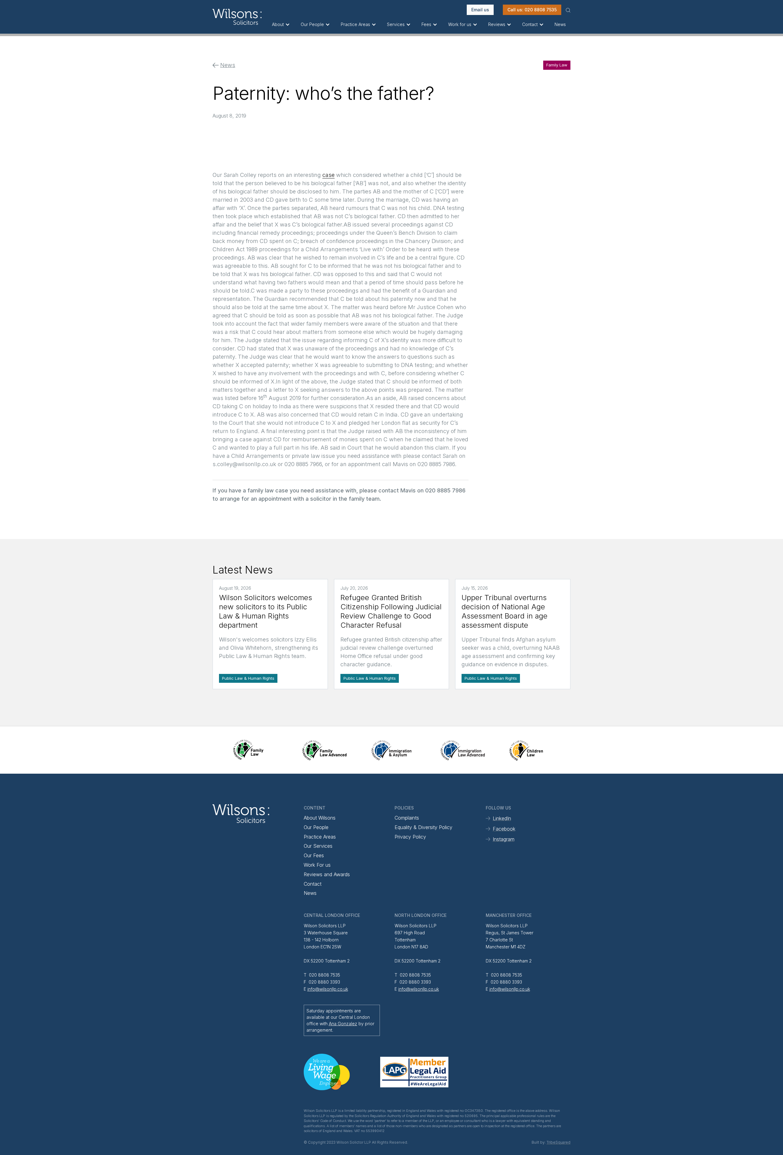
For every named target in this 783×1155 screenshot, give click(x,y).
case (328, 175)
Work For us (317, 865)
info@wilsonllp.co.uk (327, 989)
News (560, 24)
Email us (480, 9)
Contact (312, 884)
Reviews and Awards (327, 874)
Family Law (556, 64)
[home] (240, 17)
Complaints (407, 818)
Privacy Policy (410, 837)
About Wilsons (320, 818)
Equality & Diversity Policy (423, 827)
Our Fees (314, 855)
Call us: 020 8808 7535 (532, 9)
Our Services (318, 846)
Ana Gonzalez (343, 1023)
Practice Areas (320, 837)
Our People (316, 827)
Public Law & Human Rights (248, 678)
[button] (281, 24)
